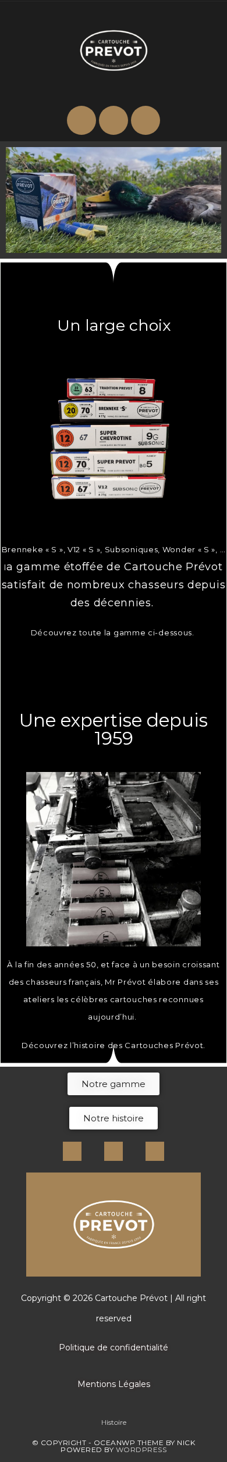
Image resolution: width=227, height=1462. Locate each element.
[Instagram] (145, 120)
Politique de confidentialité (113, 1347)
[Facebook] (113, 120)
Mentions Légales (113, 1384)
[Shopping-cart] (81, 120)
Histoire (113, 1422)
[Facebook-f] (72, 1151)
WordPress (141, 1449)
